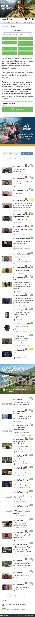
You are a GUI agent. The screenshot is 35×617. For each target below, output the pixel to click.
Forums (29, 22)
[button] (29, 19)
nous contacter (29, 616)
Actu (21, 22)
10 (22, 159)
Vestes (4, 53)
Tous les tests (6, 39)
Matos (4, 26)
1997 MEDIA (5, 615)
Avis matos (6, 22)
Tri (5, 154)
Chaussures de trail (8, 49)
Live (25, 22)
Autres (20, 53)
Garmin (13, 26)
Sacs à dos (21, 49)
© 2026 (20, 616)
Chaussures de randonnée (22, 44)
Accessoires (21, 39)
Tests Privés (14, 22)
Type (17, 154)
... (18, 159)
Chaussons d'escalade (9, 43)
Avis (8, 26)
